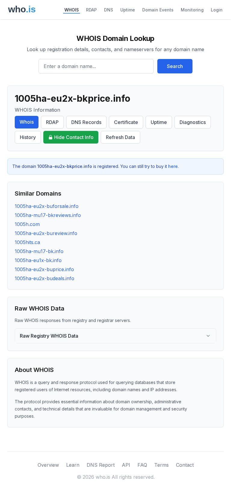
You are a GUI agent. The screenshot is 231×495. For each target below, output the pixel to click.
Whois (27, 122)
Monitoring (192, 9)
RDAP (91, 9)
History (28, 137)
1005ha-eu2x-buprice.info (44, 269)
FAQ (142, 465)
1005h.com (27, 224)
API (126, 465)
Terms (161, 465)
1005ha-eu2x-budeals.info (44, 278)
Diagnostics (193, 122)
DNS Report (101, 465)
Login (217, 9)
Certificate (126, 122)
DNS (108, 9)
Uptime (127, 9)
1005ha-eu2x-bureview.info (46, 233)
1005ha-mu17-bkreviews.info (48, 215)
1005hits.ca (27, 242)
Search (175, 66)
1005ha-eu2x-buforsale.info (47, 206)
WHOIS (71, 9)
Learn (72, 465)
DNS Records (86, 122)
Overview (48, 465)
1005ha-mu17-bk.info (39, 251)
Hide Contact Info (74, 137)
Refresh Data (120, 137)
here (173, 166)
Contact (185, 465)
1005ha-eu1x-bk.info (38, 260)
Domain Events (158, 9)
